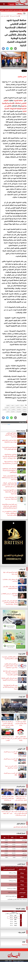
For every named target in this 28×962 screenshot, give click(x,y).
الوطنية (19, 108)
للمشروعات (12, 108)
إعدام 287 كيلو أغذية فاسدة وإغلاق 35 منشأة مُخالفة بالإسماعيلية (10, 491)
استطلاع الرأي (21, 823)
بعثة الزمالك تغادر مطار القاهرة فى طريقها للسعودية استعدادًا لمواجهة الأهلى (10, 470)
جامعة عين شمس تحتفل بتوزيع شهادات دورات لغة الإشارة (9, 441)
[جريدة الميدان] (14, 543)
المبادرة (24, 108)
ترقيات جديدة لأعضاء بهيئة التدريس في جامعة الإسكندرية (10, 462)
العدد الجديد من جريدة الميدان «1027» (10, 752)
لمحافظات (17, 103)
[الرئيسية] (12, 4)
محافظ (21, 100)
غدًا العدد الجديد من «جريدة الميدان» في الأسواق (11, 767)
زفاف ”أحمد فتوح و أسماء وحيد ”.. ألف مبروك (7, 812)
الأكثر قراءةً (22, 653)
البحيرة (16, 100)
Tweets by (24, 944)
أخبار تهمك (22, 696)
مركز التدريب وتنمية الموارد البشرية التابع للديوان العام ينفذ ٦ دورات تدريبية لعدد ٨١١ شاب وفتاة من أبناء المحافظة (9, 456)
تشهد (12, 405)
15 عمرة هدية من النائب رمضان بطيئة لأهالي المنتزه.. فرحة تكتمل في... (21, 798)
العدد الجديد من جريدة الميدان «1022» (10, 760)
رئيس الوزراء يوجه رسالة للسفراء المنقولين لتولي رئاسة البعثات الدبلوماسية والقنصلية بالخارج (9, 506)
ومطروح (24, 105)
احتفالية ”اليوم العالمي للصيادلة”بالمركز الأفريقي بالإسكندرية (11, 435)
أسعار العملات (21, 833)
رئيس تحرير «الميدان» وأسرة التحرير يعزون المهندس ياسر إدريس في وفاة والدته (20, 813)
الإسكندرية (10, 103)
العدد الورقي (21, 748)
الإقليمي (23, 103)
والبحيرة (4, 103)
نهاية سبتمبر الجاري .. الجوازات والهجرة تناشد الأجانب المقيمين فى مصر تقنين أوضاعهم (9, 484)
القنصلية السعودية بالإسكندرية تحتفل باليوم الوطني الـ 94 (9, 448)
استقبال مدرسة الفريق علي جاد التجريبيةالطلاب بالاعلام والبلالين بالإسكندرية (9, 513)
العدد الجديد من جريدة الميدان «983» (10, 774)
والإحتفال (18, 409)
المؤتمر (6, 100)
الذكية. (7, 411)
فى (5, 105)
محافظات (19, 13)
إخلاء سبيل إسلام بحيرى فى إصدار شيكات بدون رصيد (10, 498)
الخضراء (6, 108)
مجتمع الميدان (21, 786)
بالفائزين (9, 105)
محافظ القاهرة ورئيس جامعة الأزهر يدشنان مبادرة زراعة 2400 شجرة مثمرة (9, 477)
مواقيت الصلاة (20, 908)
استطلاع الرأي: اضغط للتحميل (20, 827)
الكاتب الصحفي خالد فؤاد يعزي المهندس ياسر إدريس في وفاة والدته (7, 798)
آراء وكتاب (22, 569)
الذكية (24, 111)
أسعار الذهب (21, 863)
